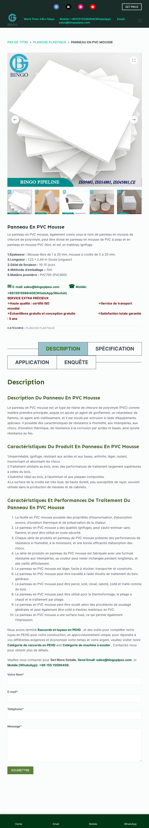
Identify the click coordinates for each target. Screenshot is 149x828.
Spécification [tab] (114, 349)
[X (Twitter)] (68, 7)
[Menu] (140, 21)
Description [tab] (63, 349)
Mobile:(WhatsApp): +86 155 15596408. (38, 665)
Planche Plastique (40, 328)
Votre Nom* (15, 674)
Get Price (131, 6)
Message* (14, 726)
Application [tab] (32, 362)
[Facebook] (56, 7)
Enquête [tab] (76, 362)
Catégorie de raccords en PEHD (31, 645)
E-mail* (12, 692)
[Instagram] (80, 7)
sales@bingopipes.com (41, 287)
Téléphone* (15, 709)
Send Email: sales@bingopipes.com (105, 660)
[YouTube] (92, 7)
